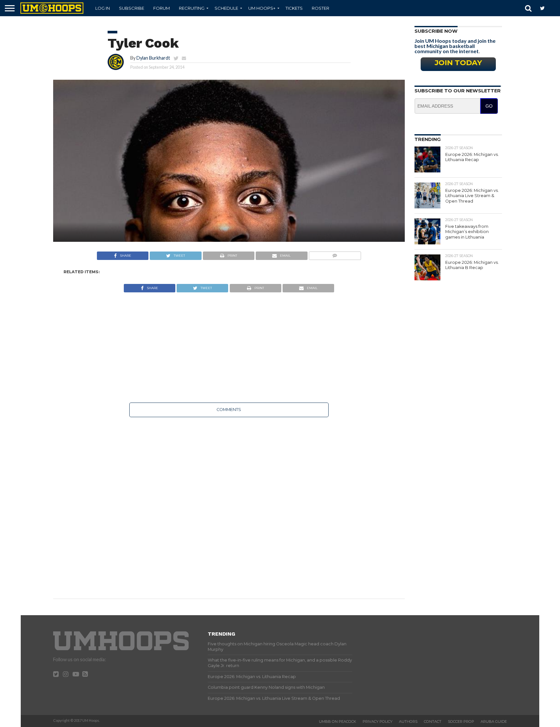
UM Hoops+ (261, 8)
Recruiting (191, 8)
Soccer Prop (461, 721)
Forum (161, 8)
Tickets (294, 8)
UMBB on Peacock (337, 721)
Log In (102, 8)
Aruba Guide (494, 721)
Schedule (226, 8)
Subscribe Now (436, 31)
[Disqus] (229, 503)
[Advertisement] (229, 347)
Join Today (458, 62)
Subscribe (131, 8)
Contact (432, 721)
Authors (408, 721)
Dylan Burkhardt (153, 58)
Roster (320, 8)
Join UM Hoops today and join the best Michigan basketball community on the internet (455, 46)
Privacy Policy (377, 721)
